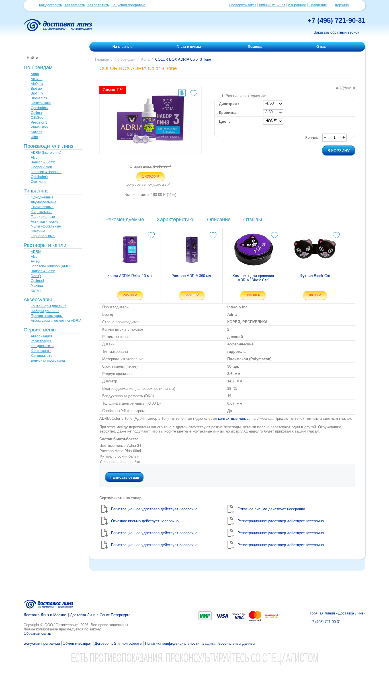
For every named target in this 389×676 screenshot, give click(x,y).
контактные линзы (233, 418)
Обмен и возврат (77, 643)
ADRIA (36, 252)
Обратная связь (37, 633)
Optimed (37, 281)
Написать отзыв (124, 477)
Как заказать (74, 5)
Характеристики (176, 219)
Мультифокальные (46, 226)
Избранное (297, 5)
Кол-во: (311, 137)
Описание (219, 219)
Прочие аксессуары (47, 316)
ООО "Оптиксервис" (61, 625)
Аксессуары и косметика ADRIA (56, 321)
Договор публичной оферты (118, 643)
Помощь (255, 47)
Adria (35, 74)
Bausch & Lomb (43, 162)
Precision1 (39, 122)
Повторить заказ (242, 5)
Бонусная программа (128, 5)
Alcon (35, 157)
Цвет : (224, 121)
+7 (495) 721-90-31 (336, 20)
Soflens (36, 132)
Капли (36, 290)
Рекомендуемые (124, 219)
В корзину (338, 150)
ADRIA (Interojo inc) (46, 153)
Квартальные (41, 212)
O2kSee (37, 118)
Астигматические (44, 222)
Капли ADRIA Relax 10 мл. (130, 276)
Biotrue (36, 89)
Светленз (38, 182)
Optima (36, 113)
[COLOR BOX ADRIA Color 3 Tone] (150, 120)
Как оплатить (98, 5)
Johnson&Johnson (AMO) (51, 266)
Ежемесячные (42, 207)
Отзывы (252, 219)
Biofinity (37, 93)
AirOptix (37, 84)
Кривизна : (229, 112)
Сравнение (318, 5)
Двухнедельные (43, 202)
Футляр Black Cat (315, 276)
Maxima (37, 286)
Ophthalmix (39, 108)
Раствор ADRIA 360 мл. (191, 276)
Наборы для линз (45, 311)
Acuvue (36, 79)
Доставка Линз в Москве (45, 615)
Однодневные (42, 197)
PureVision (39, 127)
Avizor (35, 261)
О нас (321, 47)
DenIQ (36, 276)
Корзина (342, 5)
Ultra (34, 137)
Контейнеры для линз (48, 306)
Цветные (38, 231)
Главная (102, 59)
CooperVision (41, 167)
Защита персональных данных (228, 643)
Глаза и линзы (189, 47)
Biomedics (39, 98)
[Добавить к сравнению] (182, 93)
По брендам (125, 59)
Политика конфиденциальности (172, 643)
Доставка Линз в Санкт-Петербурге (100, 615)
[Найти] (76, 57)
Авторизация (41, 336)
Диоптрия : (229, 104)
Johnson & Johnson (46, 172)
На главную (122, 47)
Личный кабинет (272, 5)
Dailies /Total (41, 103)
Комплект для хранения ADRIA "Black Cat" (253, 278)
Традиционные (43, 217)
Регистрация (41, 341)
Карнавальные (43, 236)
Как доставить (50, 5)
